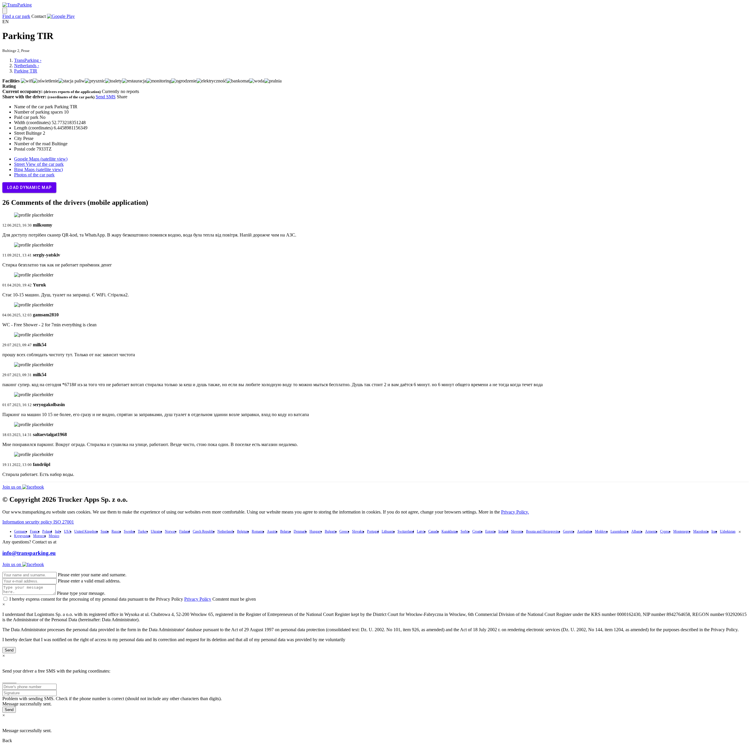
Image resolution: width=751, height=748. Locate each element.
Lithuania (388, 531)
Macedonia (700, 531)
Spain (105, 531)
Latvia (421, 531)
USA (67, 531)
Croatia (477, 531)
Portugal (373, 531)
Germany (20, 531)
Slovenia (517, 531)
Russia (116, 531)
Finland (184, 531)
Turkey (143, 531)
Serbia (465, 531)
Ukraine (156, 531)
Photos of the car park (34, 174)
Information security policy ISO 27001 (38, 521)
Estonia (490, 531)
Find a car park (16, 16)
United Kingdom (86, 531)
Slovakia (358, 531)
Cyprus (665, 531)
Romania (258, 531)
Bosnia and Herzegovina (543, 531)
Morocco (39, 536)
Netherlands (225, 531)
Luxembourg (619, 531)
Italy (58, 531)
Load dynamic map (29, 187)
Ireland (503, 531)
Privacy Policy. (515, 511)
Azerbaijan (584, 531)
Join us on (12, 486)
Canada (433, 531)
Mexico (54, 536)
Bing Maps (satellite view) (38, 169)
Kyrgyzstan (22, 536)
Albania (636, 531)
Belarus (285, 531)
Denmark (300, 531)
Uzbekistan (727, 531)
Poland (47, 531)
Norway (170, 531)
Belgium (243, 531)
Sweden (129, 531)
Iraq (714, 531)
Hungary (315, 531)
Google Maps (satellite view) (40, 158)
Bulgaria (330, 531)
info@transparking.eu (29, 553)
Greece (344, 531)
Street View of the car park (39, 164)
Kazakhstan (450, 531)
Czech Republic (203, 531)
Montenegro (681, 531)
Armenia (651, 531)
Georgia (568, 531)
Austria (272, 531)
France (34, 531)
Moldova (601, 531)
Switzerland (406, 531)
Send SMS (106, 96)
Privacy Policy (197, 599)
